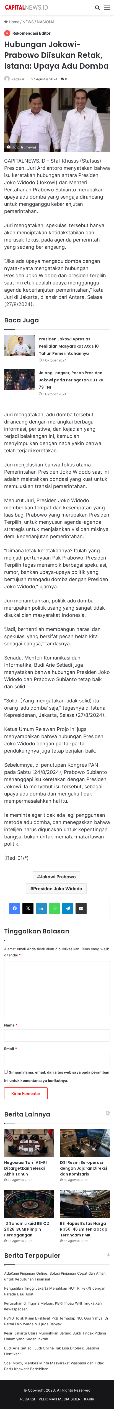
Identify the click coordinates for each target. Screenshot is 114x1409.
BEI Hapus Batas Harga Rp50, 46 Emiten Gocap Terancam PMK (83, 1229)
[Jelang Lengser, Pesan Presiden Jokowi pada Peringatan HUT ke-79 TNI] (19, 379)
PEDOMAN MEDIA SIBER (59, 1399)
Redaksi (17, 79)
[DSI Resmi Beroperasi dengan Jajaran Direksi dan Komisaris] (85, 1143)
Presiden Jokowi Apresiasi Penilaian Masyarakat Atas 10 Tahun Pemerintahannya (69, 346)
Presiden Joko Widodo (57, 888)
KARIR (89, 1399)
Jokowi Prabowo (58, 876)
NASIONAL (47, 21)
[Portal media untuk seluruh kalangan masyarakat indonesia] (26, 7)
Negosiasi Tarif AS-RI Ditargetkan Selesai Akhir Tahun (25, 1168)
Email (10, 1048)
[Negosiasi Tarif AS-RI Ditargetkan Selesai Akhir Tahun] (29, 1143)
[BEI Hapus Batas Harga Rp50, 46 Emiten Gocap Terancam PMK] (85, 1204)
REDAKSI (27, 1399)
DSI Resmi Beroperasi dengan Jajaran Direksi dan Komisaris (83, 1168)
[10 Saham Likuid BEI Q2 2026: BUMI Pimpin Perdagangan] (29, 1204)
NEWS (28, 21)
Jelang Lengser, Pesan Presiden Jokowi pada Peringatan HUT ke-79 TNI (72, 380)
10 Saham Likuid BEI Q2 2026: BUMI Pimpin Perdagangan (26, 1229)
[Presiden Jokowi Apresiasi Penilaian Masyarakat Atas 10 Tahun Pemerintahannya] (19, 345)
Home (13, 21)
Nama (10, 1025)
